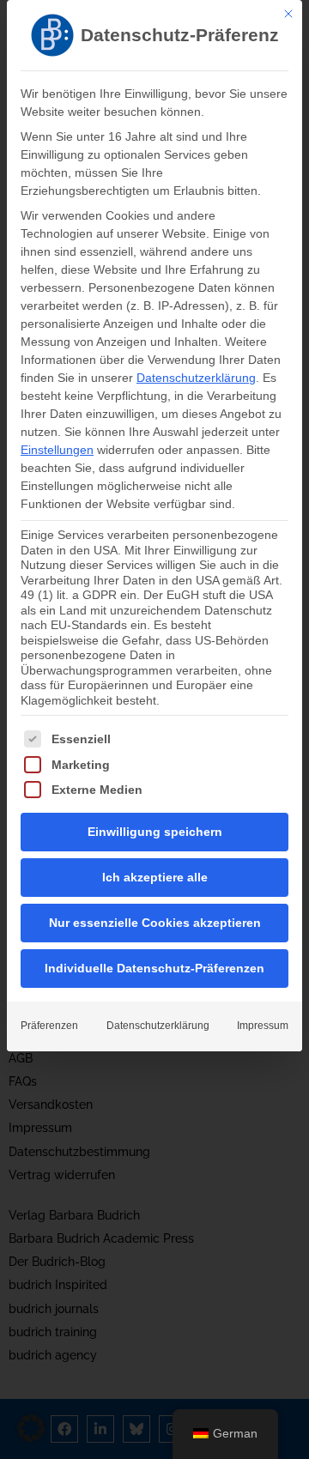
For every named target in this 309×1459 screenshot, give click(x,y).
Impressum (262, 1026)
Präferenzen (49, 1026)
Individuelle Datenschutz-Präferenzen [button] (154, 968)
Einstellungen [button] (57, 450)
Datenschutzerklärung (196, 377)
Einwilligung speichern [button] (155, 831)
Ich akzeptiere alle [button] (155, 877)
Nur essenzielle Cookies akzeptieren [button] (155, 922)
